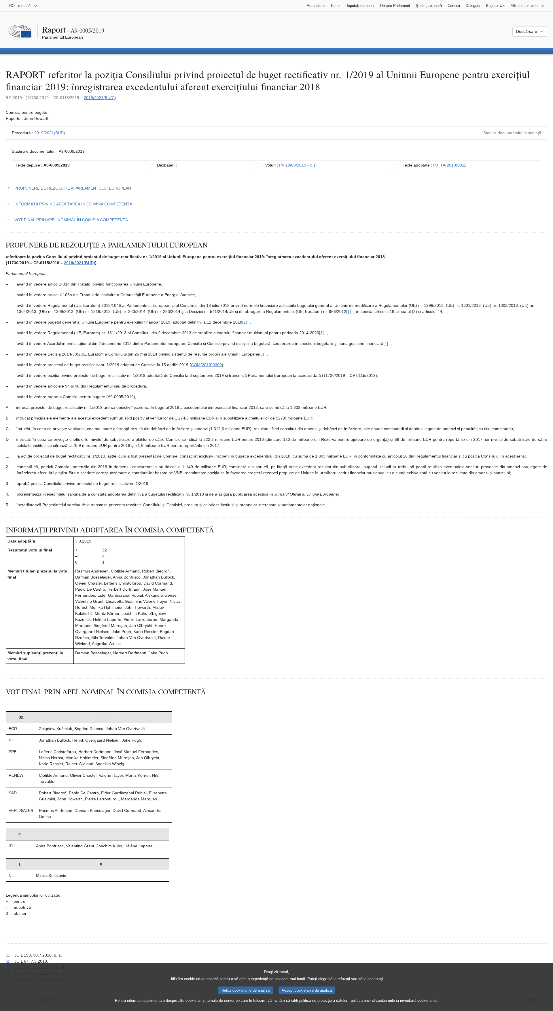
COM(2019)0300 (206, 364)
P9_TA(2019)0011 (449, 165)
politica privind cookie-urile (373, 1000)
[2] (8, 961)
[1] (8, 955)
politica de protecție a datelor (323, 1000)
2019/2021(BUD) (99, 97)
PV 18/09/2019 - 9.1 (297, 165)
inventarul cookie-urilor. (419, 1000)
